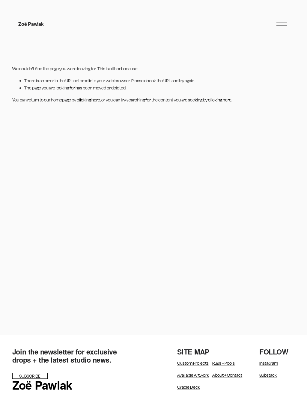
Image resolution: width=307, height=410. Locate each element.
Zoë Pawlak (30, 23)
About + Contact (227, 375)
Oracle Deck (188, 387)
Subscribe (29, 375)
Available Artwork (193, 375)
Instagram (268, 363)
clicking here (88, 99)
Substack (268, 375)
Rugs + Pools (223, 363)
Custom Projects (193, 363)
